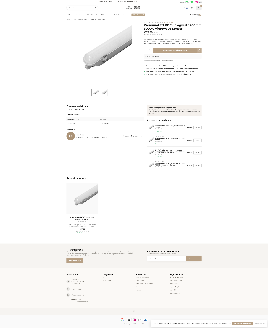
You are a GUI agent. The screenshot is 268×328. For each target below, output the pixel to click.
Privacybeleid (140, 280)
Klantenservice (121, 14)
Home (68, 14)
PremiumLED (148, 22)
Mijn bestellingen (176, 280)
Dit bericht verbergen (242, 323)
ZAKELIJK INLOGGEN (138, 14)
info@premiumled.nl (169, 111)
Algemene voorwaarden (144, 277)
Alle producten (175, 293)
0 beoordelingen (168, 22)
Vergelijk (173, 290)
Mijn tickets (174, 283)
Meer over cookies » (259, 323)
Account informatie (176, 277)
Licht (77, 14)
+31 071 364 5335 (185, 111)
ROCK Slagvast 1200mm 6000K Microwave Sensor (89, 19)
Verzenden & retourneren (144, 283)
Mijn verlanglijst (175, 287)
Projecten (105, 14)
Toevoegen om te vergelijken (152, 60)
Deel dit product (167, 60)
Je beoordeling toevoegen (132, 136)
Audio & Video (90, 14)
